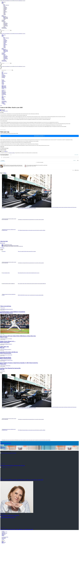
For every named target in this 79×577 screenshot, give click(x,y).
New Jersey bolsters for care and (16, 529)
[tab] (2, 160)
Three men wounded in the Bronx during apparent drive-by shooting (27, 251)
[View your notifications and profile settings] (1, 32)
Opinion (3, 83)
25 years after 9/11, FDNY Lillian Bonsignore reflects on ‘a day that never (21, 479)
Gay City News (6, 58)
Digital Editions (4, 27)
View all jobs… (2, 247)
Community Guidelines (12, 152)
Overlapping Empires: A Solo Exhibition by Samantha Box (12, 312)
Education (5, 8)
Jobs (3, 2)
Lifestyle (3, 80)
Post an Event (6, 17)
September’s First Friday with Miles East (9, 352)
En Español (5, 9)
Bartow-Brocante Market (5, 358)
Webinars (3, 102)
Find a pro (2, 449)
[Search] (0, 29)
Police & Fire (5, 11)
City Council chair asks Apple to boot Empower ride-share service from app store (63, 207)
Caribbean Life (6, 25)
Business (5, 6)
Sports (4, 13)
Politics (5, 12)
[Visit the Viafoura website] (77, 170)
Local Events (4, 86)
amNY (4, 22)
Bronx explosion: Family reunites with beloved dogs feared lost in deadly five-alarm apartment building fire (32, 283)
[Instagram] (3, 535)
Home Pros (4, 542)
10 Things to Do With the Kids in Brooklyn (12, 465)
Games (4, 19)
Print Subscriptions (4, 28)
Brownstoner (5, 24)
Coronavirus (5, 7)
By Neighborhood (4, 73)
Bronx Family (5, 55)
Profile (6, 151)
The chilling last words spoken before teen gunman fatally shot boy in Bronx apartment (31, 219)
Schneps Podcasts (2, 513)
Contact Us (3, 52)
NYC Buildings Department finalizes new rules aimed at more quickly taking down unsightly (31, 230)
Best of (3, 15)
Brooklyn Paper (6, 23)
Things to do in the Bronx (5, 306)
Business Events (6, 18)
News (2, 3)
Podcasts (3, 103)
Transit (4, 14)
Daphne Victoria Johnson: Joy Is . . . (8, 342)
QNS (4, 26)
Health (4, 10)
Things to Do (4, 16)
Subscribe (3, 20)
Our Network (3, 21)
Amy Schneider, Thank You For (9, 515)
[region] (39, 162)
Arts (4, 5)
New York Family (2, 463)
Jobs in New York (4, 241)
